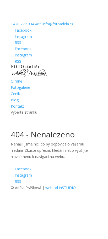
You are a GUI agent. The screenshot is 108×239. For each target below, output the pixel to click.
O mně (16, 81)
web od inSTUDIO (60, 187)
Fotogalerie (20, 87)
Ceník (15, 93)
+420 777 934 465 (26, 23)
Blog (15, 99)
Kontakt (17, 106)
